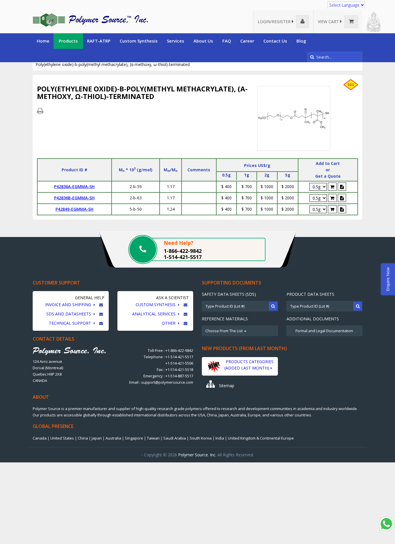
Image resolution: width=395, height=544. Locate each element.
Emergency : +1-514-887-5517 (168, 375)
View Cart (329, 21)
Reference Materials (225, 318)
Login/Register (275, 21)
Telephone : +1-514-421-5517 (168, 356)
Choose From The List (224, 330)
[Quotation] (342, 187)
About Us (203, 41)
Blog (301, 41)
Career (247, 41)
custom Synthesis (156, 304)
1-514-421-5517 (183, 256)
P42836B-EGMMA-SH (74, 198)
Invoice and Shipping (68, 304)
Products (68, 41)
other (169, 323)
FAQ (226, 41)
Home (43, 41)
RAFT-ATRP (98, 41)
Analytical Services (154, 314)
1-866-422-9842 (183, 250)
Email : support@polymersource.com (161, 382)
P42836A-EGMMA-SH (74, 186)
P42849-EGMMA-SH (74, 209)
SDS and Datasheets (69, 314)
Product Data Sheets (310, 294)
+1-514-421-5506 (179, 363)
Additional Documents (313, 318)
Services (175, 41)
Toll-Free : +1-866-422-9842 (170, 350)
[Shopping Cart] (332, 187)
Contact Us (275, 41)
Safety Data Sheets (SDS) (229, 294)
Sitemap (226, 385)
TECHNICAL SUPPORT (70, 323)
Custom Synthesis (139, 41)
